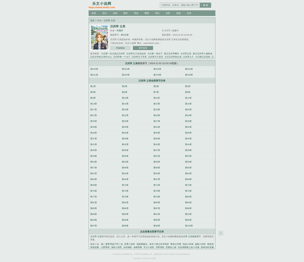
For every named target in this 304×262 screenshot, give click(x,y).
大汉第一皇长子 (155, 53)
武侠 (115, 13)
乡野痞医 (160, 247)
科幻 (157, 13)
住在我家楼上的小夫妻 (188, 247)
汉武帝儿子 (188, 57)
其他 (178, 13)
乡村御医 (127, 247)
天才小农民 (148, 247)
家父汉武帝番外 (171, 53)
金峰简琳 (137, 247)
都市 (126, 13)
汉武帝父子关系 (139, 57)
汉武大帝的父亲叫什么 (101, 57)
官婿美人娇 (171, 247)
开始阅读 (120, 48)
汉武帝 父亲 (109, 20)
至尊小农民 (129, 244)
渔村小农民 (116, 247)
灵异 (168, 13)
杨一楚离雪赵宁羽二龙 (112, 244)
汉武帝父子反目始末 (136, 53)
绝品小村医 (188, 244)
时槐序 (120, 30)
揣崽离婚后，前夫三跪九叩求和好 (153, 244)
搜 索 (205, 5)
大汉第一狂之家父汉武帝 (113, 53)
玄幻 (104, 13)
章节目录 (143, 48)
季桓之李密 (175, 244)
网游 (147, 13)
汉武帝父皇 (185, 53)
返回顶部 (220, 233)
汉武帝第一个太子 (121, 57)
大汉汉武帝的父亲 (173, 57)
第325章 (125, 35)
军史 (136, 13)
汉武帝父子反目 (155, 57)
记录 (189, 13)
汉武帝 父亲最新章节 (191, 236)
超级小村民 (200, 244)
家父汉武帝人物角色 (202, 53)
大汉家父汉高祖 (202, 57)
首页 (94, 13)
